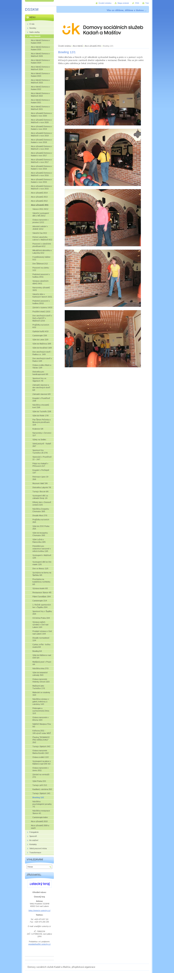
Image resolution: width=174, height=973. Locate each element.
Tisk (147, 3)
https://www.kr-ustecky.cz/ (39, 910)
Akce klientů (78, 46)
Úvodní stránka (64, 46)
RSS (137, 3)
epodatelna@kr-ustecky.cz (39, 944)
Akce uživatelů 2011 (93, 46)
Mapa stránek (123, 3)
